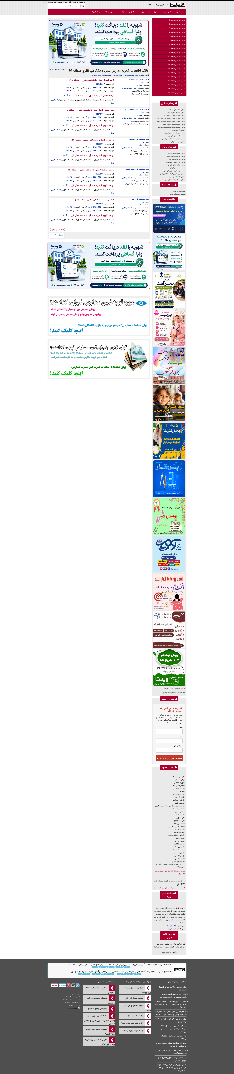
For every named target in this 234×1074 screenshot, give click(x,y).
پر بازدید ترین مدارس (178, 191)
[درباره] (62, 985)
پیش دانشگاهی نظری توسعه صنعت (137, 169)
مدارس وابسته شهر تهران (177, 177)
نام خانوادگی (178, 746)
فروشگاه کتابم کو (96, 12)
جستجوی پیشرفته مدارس (57, 69)
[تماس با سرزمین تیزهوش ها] (54, 985)
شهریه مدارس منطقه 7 (177, 44)
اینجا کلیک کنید (171, 926)
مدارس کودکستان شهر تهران (176, 109)
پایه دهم (84, 974)
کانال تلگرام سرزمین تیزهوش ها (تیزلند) (111, 967)
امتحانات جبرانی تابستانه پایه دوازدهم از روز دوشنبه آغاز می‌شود (171, 1045)
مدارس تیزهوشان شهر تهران (176, 153)
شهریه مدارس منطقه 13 (176, 68)
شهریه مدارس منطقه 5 (177, 36)
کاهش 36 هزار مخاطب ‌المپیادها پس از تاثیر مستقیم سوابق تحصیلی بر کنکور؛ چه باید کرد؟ (170, 1004)
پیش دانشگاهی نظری (129, 88)
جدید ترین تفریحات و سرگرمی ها (138, 981)
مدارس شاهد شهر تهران (177, 168)
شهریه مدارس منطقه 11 (176, 60)
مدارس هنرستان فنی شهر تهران (175, 133)
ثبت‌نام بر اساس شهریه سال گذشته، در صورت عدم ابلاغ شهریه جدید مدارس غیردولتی (172, 1028)
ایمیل (181, 727)
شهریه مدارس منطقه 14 (176, 72)
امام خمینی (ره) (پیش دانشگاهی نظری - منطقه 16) (89, 110)
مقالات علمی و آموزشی (106, 981)
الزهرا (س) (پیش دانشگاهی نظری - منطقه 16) (91, 80)
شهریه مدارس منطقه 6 (177, 40)
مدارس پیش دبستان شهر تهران (175, 112)
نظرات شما (122, 12)
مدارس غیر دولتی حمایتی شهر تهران (174, 171)
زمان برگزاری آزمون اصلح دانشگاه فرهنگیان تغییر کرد (173, 1037)
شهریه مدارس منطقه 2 (177, 24)
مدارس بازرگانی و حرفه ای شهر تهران (173, 139)
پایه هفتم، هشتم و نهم (103, 974)
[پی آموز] (99, 43)
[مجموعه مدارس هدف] (169, 403)
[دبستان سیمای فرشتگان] (169, 365)
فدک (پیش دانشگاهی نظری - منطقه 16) (94, 200)
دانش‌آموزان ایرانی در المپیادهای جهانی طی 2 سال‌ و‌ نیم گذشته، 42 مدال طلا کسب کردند (171, 1067)
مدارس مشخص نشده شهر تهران (175, 180)
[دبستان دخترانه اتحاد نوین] (169, 592)
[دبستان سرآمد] (169, 290)
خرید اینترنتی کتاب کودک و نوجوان (174, 692)
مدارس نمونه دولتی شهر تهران (175, 162)
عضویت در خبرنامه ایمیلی (169, 758)
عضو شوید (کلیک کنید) (161, 888)
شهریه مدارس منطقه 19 (176, 92)
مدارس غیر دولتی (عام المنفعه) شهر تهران (172, 174)
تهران (142, 82)
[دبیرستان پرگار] (169, 478)
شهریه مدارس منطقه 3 (177, 28)
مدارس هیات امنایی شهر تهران (175, 165)
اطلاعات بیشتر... (57, 229)
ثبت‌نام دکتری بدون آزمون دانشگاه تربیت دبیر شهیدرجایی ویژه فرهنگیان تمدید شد (170, 1013)
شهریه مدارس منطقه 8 (177, 48)
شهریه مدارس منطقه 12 (176, 64)
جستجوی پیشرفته (110, 12)
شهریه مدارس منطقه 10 (176, 56)
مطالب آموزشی (133, 12)
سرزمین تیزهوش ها (158, 4)
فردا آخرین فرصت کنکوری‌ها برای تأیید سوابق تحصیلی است (171, 1059)
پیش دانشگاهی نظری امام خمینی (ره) (137, 109)
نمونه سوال (157, 12)
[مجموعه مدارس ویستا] (169, 667)
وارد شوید (172, 929)
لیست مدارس (146, 12)
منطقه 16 (139, 85)
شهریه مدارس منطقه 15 (176, 76)
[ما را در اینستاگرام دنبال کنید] (73, 985)
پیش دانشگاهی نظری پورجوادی (139, 139)
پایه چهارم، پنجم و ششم (129, 974)
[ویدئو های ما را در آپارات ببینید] (68, 985)
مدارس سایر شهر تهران (178, 142)
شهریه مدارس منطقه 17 (176, 84)
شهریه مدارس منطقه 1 (177, 20)
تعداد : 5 (59, 235)
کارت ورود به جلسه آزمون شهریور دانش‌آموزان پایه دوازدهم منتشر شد (173, 996)
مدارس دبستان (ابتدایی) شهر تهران (174, 115)
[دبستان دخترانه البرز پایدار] (169, 327)
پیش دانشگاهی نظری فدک (140, 199)
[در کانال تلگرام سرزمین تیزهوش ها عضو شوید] (77, 985)
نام (181, 736)
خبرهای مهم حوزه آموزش (176, 981)
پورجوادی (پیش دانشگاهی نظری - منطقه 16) (92, 140)
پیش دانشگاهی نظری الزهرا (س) (138, 79)
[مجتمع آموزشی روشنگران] (169, 441)
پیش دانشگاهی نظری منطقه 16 (101, 75)
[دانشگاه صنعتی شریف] (169, 218)
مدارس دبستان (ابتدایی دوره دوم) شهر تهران (171, 121)
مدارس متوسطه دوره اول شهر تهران (174, 124)
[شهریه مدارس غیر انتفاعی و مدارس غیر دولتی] (99, 359)
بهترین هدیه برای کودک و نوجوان (174, 688)
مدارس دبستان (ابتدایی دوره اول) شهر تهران (171, 118)
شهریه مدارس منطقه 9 (177, 52)
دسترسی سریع (168, 12)
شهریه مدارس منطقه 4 (177, 32)
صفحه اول (179, 12)
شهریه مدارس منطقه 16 (176, 80)
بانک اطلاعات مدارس (131, 75)
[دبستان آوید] (169, 554)
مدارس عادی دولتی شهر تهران (175, 156)
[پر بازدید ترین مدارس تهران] (99, 316)
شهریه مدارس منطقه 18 (176, 88)
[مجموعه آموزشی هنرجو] (169, 629)
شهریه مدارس (118, 75)
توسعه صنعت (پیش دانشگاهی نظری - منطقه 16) (90, 170)
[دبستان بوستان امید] (169, 516)
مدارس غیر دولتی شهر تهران (176, 159)
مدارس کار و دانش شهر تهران (176, 136)
